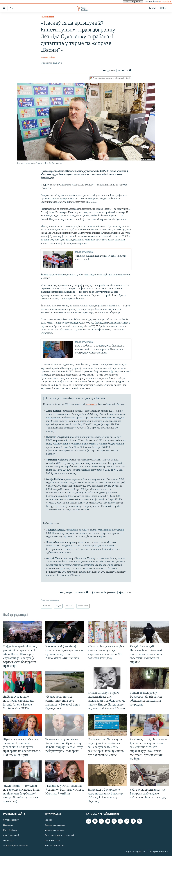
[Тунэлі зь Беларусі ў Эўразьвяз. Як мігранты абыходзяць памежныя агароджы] (149, 678)
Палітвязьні (47, 17)
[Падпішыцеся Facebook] (94, 821)
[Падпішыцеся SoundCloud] (120, 821)
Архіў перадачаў (11, 835)
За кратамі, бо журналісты (15, 846)
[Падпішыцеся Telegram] (133, 821)
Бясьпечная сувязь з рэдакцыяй (59, 835)
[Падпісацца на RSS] (139, 821)
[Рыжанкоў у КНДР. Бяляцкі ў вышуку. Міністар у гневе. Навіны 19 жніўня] (64, 771)
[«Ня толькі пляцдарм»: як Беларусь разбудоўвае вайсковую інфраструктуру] (149, 775)
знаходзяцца (91, 404)
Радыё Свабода (48, 58)
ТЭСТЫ (152, 8)
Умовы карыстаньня (54, 846)
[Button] (109, 70)
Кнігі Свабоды (10, 830)
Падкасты (8, 825)
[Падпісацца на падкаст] (114, 821)
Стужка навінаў (11, 820)
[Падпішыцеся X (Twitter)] (101, 821)
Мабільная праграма (54, 830)
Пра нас (48, 820)
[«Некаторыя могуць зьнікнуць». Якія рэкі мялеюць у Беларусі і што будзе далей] (64, 682)
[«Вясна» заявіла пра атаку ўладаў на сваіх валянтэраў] (58, 259)
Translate (166, 2)
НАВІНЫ (162, 8)
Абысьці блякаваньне (55, 825)
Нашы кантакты (52, 840)
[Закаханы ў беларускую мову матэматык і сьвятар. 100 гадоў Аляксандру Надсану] (107, 775)
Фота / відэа (9, 840)
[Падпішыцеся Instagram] (126, 821)
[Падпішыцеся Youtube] (107, 821)
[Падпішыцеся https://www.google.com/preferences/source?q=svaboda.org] (88, 821)
